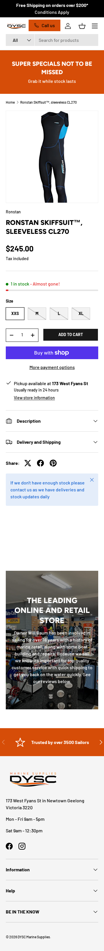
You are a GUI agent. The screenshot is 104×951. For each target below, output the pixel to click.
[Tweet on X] (27, 463)
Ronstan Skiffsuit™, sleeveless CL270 (48, 102)
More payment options (52, 367)
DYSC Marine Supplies (34, 937)
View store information (34, 397)
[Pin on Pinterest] (53, 463)
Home (10, 102)
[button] (82, 26)
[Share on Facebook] (40, 463)
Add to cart (70, 334)
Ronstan (13, 211)
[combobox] (52, 40)
